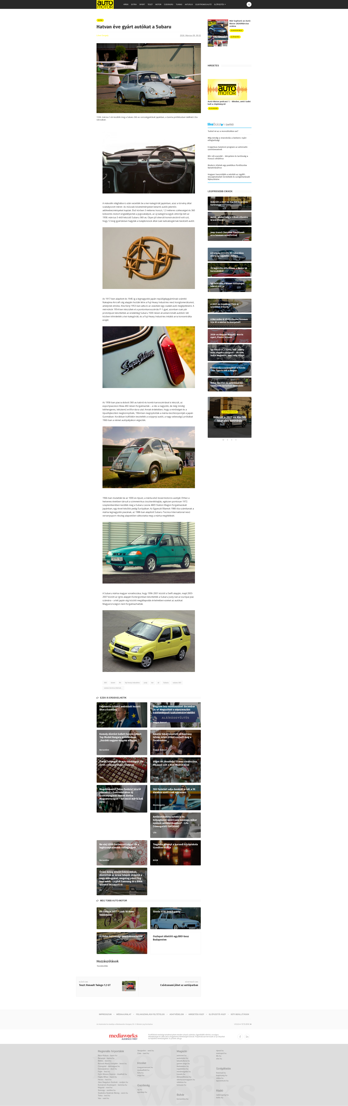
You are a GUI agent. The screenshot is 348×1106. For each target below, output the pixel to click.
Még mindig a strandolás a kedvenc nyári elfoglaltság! (227, 139)
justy (145, 683)
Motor (158, 4)
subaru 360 (177, 683)
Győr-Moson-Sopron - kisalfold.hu (112, 1074)
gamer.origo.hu (183, 1063)
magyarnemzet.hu (145, 1067)
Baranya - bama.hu (106, 1058)
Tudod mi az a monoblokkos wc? (223, 131)
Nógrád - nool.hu (105, 1087)
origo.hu (140, 1075)
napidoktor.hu (182, 1069)
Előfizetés (219, 4)
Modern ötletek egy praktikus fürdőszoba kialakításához (227, 166)
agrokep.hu (142, 1092)
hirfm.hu (219, 1097)
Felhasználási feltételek (150, 1014)
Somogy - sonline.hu (107, 1090)
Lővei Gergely (102, 35)
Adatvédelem (177, 1014)
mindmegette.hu (184, 1071)
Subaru (166, 683)
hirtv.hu (140, 1073)
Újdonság (168, 4)
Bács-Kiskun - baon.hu (107, 1055)
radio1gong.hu (222, 1095)
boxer (113, 683)
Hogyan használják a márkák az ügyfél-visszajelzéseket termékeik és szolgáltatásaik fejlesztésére (229, 177)
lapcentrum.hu (222, 1081)
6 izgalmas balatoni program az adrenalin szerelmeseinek (228, 148)
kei (152, 683)
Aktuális (189, 4)
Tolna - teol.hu (104, 1095)
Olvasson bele (236, 30)
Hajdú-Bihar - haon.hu (107, 1077)
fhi (120, 683)
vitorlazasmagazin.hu (186, 1079)
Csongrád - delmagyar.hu (109, 1066)
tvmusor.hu (181, 1085)
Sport (142, 4)
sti (158, 683)
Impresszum (105, 1014)
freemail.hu (221, 1073)
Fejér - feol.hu (104, 1071)
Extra (134, 4)
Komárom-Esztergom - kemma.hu (112, 1085)
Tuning (179, 4)
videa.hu (219, 1078)
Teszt (150, 4)
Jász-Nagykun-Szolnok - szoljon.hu (113, 1082)
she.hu (219, 1058)
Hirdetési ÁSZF (196, 1014)
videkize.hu (181, 1082)
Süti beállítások (240, 1014)
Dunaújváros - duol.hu (107, 1069)
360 (105, 683)
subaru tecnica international (114, 688)
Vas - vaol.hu (103, 1098)
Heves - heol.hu (104, 1079)
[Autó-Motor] (105, 4)
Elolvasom (213, 108)
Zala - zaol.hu (143, 1053)
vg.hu (139, 1089)
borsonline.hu (182, 1099)
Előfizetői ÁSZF (217, 1014)
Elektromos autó (203, 4)
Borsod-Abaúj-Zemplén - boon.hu (112, 1063)
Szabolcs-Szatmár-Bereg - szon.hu (113, 1093)
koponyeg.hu (221, 1075)
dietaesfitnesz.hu (184, 1077)
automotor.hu (182, 1058)
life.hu (218, 1056)
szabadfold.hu (143, 1070)
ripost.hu (220, 1050)
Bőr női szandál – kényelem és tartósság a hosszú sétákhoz (228, 157)
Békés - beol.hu (104, 1061)
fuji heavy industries (132, 683)
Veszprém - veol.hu (145, 1050)
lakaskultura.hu (183, 1061)
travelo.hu (181, 1074)
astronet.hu (182, 1055)
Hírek (125, 4)
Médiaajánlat (123, 1014)
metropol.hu (221, 1053)
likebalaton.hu (183, 1066)
